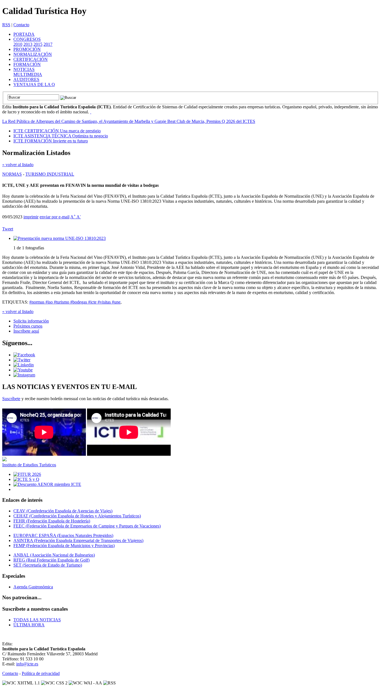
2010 (17, 44)
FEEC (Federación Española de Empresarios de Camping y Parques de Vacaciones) (87, 526)
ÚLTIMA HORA (29, 624)
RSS (6, 24)
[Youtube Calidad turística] (23, 369)
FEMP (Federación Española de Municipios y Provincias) (64, 545)
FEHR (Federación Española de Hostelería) (51, 521)
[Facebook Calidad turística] (24, 354)
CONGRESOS (27, 39)
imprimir (30, 216)
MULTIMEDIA (27, 74)
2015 (37, 44)
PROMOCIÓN (27, 49)
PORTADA (24, 34)
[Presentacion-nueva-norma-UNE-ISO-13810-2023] (59, 238)
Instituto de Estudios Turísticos (29, 464)
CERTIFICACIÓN (30, 59)
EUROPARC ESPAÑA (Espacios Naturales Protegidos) (63, 535)
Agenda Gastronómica (33, 586)
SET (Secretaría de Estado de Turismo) (47, 565)
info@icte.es (27, 664)
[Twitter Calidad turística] (21, 359)
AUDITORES (26, 79)
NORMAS (12, 174)
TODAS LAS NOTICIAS (37, 619)
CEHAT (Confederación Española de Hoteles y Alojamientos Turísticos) (77, 516)
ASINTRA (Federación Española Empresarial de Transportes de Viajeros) (78, 540)
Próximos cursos (27, 326)
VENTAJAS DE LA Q (34, 84)
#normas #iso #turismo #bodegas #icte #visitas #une (74, 302)
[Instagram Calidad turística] (24, 375)
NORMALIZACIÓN (32, 54)
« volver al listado (17, 164)
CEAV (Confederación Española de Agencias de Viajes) (62, 510)
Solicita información (31, 321)
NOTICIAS (24, 69)
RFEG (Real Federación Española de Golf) (51, 560)
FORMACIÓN (27, 64)
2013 (27, 44)
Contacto (21, 24)
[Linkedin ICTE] (23, 364)
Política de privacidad (41, 673)
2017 (48, 44)
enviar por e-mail (54, 216)
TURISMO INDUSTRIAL (49, 174)
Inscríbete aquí (26, 331)
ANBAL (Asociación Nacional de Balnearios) (54, 555)
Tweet (7, 228)
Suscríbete (11, 398)
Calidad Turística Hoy (44, 11)
